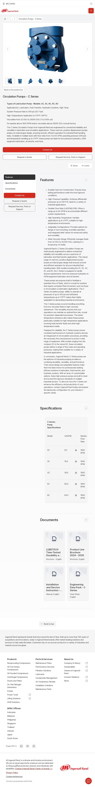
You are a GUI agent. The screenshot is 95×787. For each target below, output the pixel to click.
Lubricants (40, 674)
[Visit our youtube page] (27, 746)
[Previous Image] (7, 49)
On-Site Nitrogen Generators (14, 685)
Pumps (10, 691)
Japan (9, 734)
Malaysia (11, 716)
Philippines (11, 720)
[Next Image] (87, 49)
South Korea (12, 738)
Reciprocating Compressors (18, 663)
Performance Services (45, 667)
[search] (91, 3)
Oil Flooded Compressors (17, 673)
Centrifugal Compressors (17, 677)
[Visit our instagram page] (34, 746)
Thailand (10, 727)
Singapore (11, 723)
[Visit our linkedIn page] (21, 746)
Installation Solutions (44, 685)
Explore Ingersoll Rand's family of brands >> (33, 768)
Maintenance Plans (44, 663)
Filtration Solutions (43, 670)
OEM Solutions (13, 702)
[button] (66, 180)
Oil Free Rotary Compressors (13, 668)
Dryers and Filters (14, 681)
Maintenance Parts (43, 689)
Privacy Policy (12, 772)
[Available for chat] (88, 781)
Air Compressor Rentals (45, 682)
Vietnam (10, 731)
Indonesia (11, 712)
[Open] (91, 10)
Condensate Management (46, 678)
